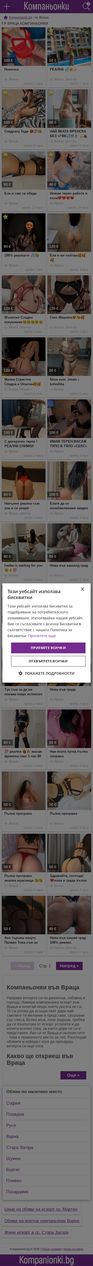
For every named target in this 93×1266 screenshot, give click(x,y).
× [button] (82, 589)
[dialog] (46, 633)
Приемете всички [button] (48, 647)
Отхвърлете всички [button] (48, 661)
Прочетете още (42, 635)
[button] (47, 673)
